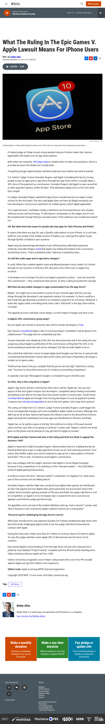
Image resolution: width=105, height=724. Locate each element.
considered (26, 331)
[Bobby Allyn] (8, 609)
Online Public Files (46, 708)
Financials (43, 704)
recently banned (16, 398)
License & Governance (47, 702)
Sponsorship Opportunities (44, 692)
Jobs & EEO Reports (47, 710)
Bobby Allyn (16, 57)
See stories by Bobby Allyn (31, 616)
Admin (41, 697)
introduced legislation (33, 401)
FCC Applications (45, 706)
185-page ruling (41, 161)
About (41, 682)
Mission (42, 687)
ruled (38, 249)
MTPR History (44, 689)
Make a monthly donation (20, 644)
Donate (95, 4)
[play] (7, 12)
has (81, 325)
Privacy (42, 695)
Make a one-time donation (52, 644)
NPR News (15, 584)
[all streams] (101, 13)
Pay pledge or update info (84, 644)
